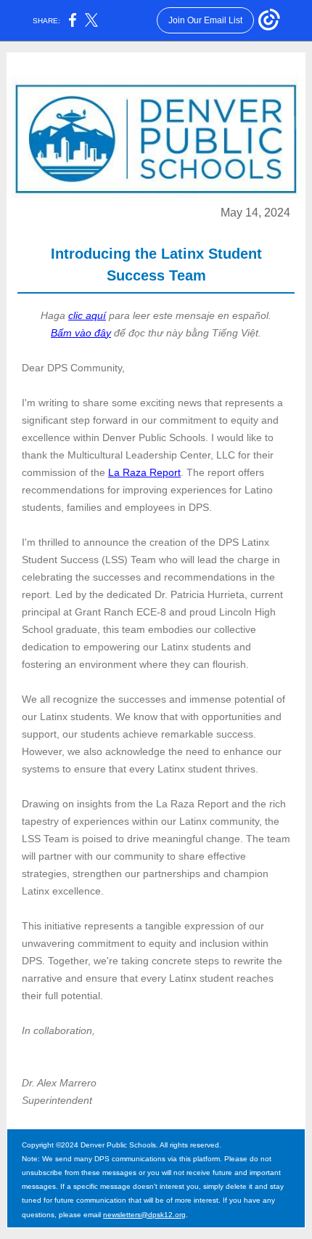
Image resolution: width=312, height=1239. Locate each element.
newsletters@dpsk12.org (144, 1215)
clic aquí (87, 315)
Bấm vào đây (81, 333)
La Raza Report (144, 472)
